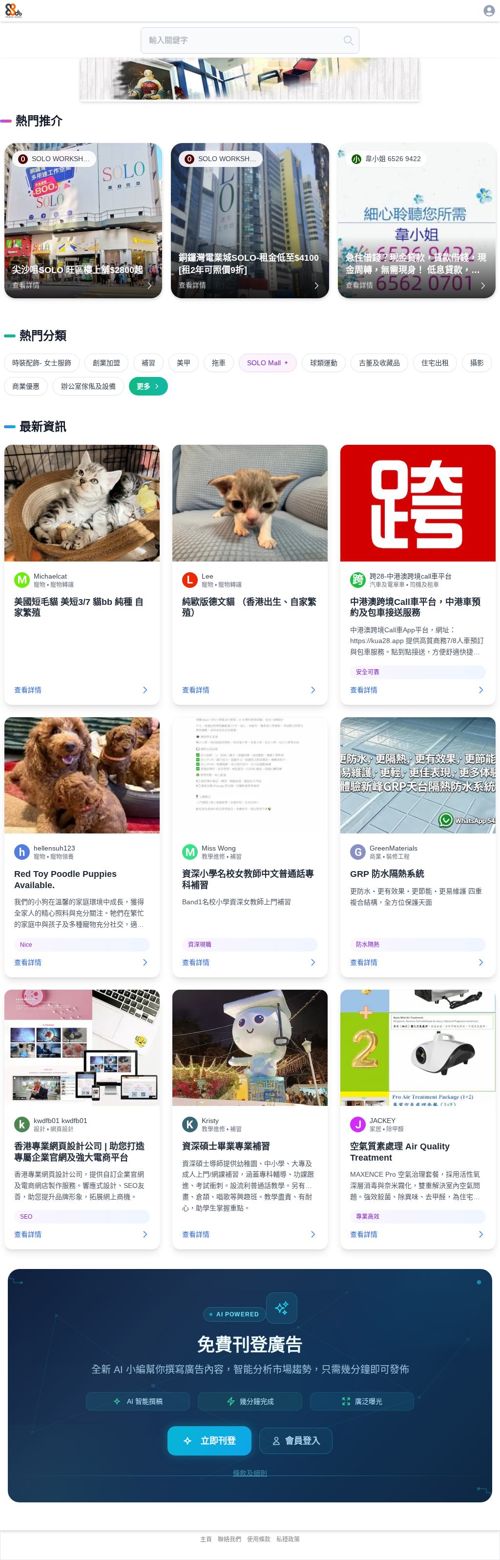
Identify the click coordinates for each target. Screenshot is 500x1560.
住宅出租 (435, 363)
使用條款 (259, 1539)
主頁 (206, 1539)
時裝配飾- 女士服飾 (41, 363)
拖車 (219, 363)
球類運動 (323, 363)
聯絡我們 (229, 1539)
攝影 (477, 363)
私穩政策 (288, 1539)
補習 (148, 363)
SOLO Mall (268, 363)
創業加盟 (106, 363)
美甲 (183, 363)
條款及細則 (250, 1473)
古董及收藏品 (379, 363)
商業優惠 (26, 386)
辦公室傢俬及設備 (88, 386)
